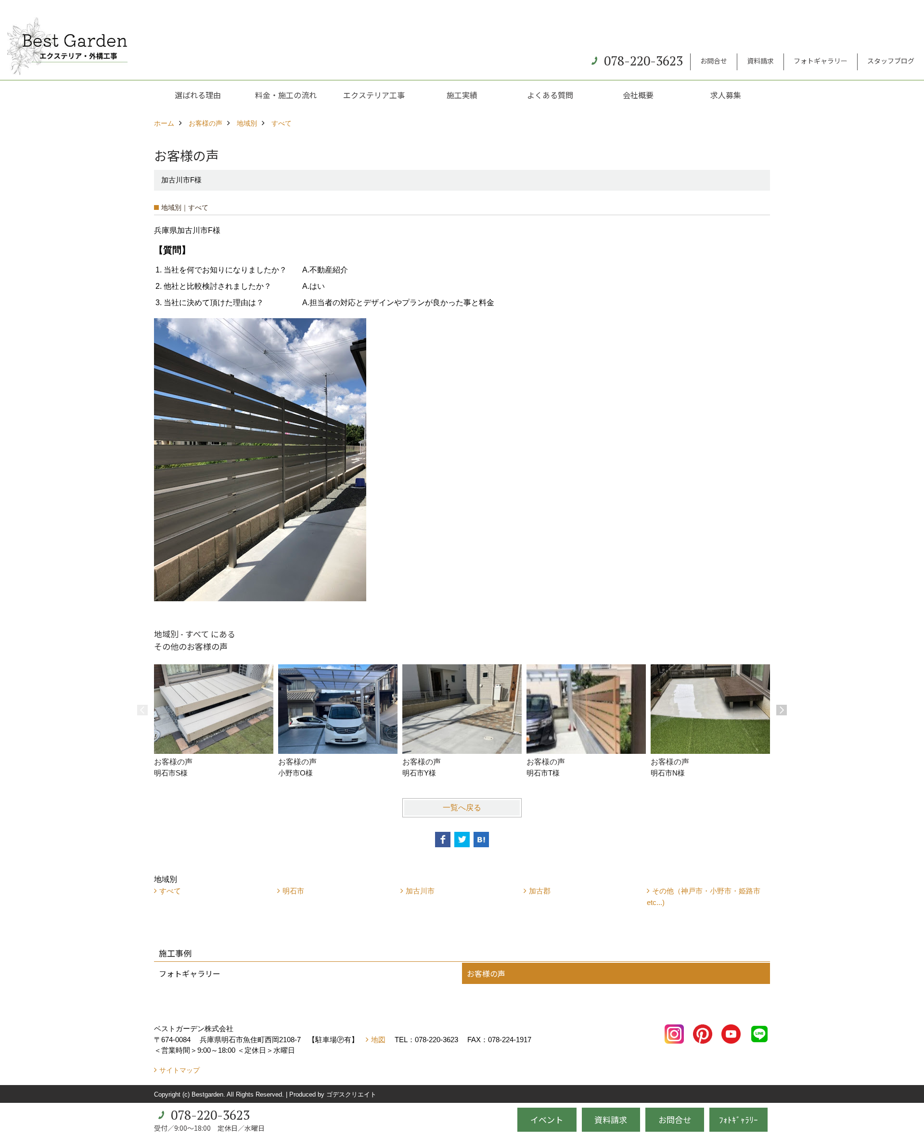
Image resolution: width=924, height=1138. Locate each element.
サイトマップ (179, 1070)
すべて (170, 891)
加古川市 (420, 891)
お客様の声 (486, 973)
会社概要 (638, 95)
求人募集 (725, 95)
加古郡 (540, 891)
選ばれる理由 (198, 95)
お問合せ (713, 60)
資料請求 (760, 60)
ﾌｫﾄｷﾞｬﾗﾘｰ (738, 1119)
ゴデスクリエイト (351, 1094)
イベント (546, 1119)
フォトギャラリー (820, 60)
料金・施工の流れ (286, 95)
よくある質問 (550, 95)
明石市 (293, 891)
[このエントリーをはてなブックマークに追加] (481, 839)
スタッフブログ (890, 60)
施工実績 (462, 95)
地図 (378, 1039)
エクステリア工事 (374, 95)
